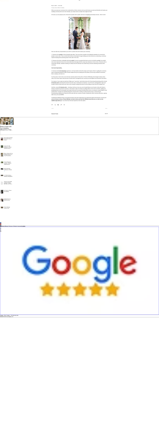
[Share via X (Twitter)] (55, 104)
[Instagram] (79, 227)
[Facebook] (79, 231)
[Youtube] (79, 228)
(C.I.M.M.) (23, 226)
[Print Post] (64, 104)
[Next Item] (11, 121)
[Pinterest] (79, 230)
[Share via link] (61, 104)
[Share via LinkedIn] (58, 104)
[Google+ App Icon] (79, 224)
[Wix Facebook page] (79, 223)
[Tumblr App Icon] (79, 225)
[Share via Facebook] (52, 104)
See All (106, 113)
